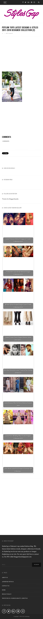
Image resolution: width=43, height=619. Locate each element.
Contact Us (5, 586)
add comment (9, 33)
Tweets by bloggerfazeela (10, 199)
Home (4, 590)
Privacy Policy (6, 594)
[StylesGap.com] (21, 13)
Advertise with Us (8, 581)
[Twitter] (25, 2)
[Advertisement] (21, 55)
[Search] (38, 2)
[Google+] (28, 2)
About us (5, 577)
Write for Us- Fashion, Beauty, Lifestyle (15, 598)
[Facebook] (23, 2)
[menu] (5, 2)
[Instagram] (34, 2)
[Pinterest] (31, 2)
